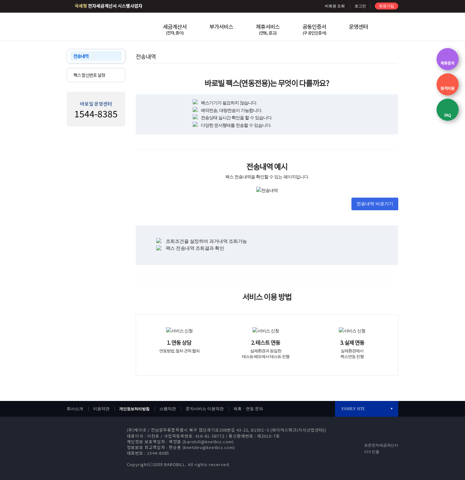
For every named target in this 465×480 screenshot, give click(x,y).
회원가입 (386, 6)
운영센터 (358, 26)
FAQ (447, 115)
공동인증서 (314, 29)
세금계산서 (175, 29)
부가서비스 (221, 26)
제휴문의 (448, 62)
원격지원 (448, 88)
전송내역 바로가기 (374, 203)
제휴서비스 (268, 29)
